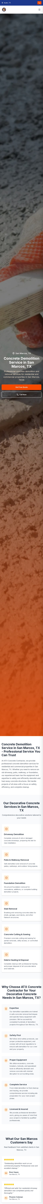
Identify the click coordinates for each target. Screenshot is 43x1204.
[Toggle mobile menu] (39, 10)
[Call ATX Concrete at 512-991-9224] (39, 2)
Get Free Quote (22, 387)
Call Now (23, 395)
